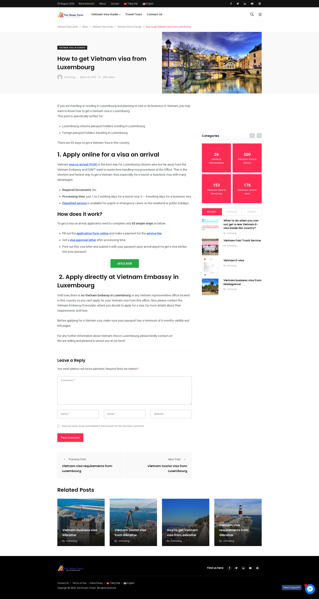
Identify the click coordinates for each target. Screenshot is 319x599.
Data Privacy (96, 583)
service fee (154, 233)
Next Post (174, 459)
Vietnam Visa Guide (104, 14)
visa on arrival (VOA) (83, 164)
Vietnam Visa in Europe (72, 48)
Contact (115, 3)
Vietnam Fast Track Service (242, 240)
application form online (92, 233)
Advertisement (86, 3)
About (102, 3)
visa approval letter (83, 240)
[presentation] (252, 135)
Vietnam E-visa (233, 260)
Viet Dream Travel (86, 588)
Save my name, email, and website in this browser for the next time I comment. (103, 426)
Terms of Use (79, 583)
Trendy (251, 212)
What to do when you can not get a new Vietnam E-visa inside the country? (240, 224)
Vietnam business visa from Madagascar (242, 282)
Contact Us (154, 14)
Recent (211, 212)
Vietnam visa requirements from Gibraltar (233, 530)
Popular (231, 212)
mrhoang (231, 233)
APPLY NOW (124, 263)
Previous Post (77, 459)
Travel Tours (133, 14)
